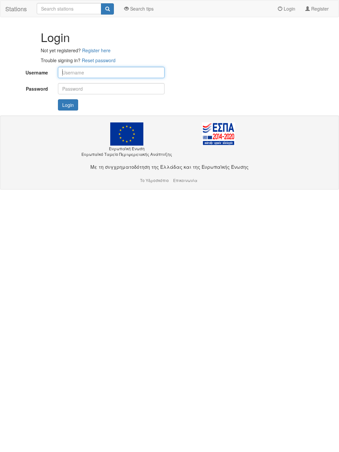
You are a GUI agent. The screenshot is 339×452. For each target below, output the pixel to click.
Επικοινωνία (185, 180)
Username (36, 72)
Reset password (99, 60)
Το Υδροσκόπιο (154, 180)
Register (319, 8)
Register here (96, 50)
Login (288, 8)
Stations (16, 8)
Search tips (141, 8)
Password (37, 88)
